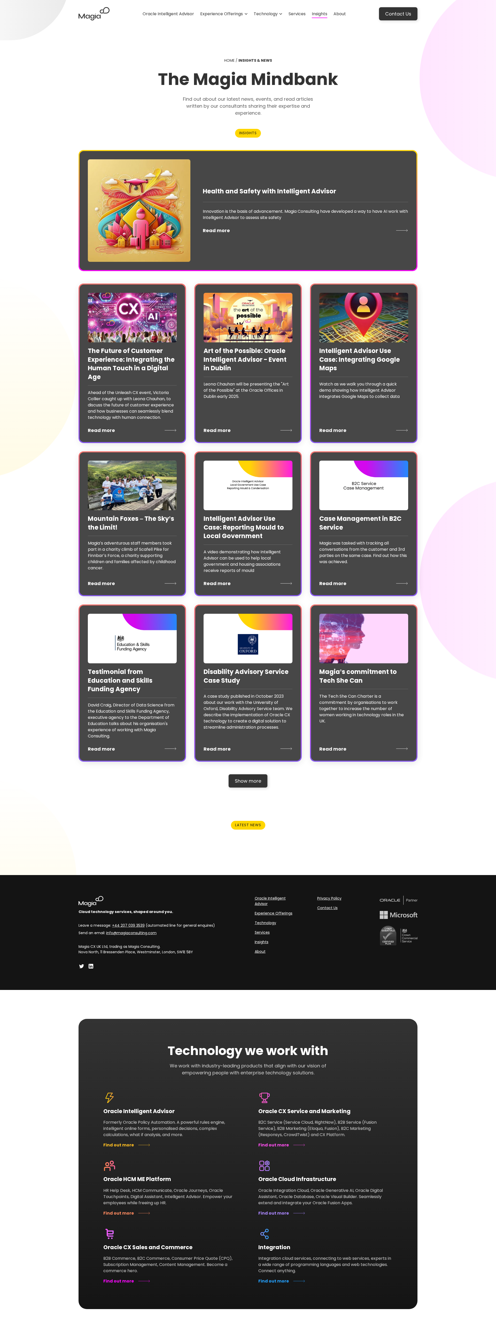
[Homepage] (94, 13)
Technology (265, 922)
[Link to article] (139, 210)
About (260, 951)
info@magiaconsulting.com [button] (131, 932)
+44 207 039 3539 (128, 925)
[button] (223, 14)
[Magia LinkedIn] (91, 966)
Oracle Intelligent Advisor (270, 901)
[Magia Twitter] (82, 966)
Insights (261, 942)
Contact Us (398, 14)
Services (262, 932)
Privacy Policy (329, 898)
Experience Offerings (273, 913)
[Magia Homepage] (147, 901)
